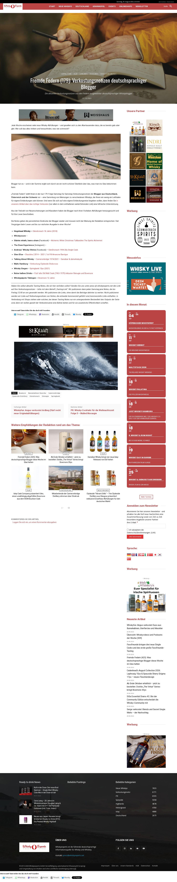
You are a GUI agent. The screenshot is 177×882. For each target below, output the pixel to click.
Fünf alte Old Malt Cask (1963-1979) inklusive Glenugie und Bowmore (63, 273)
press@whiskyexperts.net (73, 855)
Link (153, 532)
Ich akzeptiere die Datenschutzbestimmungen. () (141, 531)
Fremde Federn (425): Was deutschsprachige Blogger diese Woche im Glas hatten (28, 459)
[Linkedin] (130, 848)
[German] (129, 554)
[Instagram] (124, 848)
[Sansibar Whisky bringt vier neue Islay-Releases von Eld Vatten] (103, 441)
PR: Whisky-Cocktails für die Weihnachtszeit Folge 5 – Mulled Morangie (92, 412)
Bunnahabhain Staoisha (37, 393)
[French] (138, 554)
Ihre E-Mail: (132, 522)
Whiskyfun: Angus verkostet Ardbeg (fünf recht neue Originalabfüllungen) (37, 412)
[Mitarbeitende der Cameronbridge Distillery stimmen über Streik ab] (66, 478)
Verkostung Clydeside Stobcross (44, 264)
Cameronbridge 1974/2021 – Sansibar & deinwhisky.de (59, 259)
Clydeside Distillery (19, 396)
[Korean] (160, 554)
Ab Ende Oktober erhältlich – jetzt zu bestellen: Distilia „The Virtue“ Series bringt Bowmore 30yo (66, 459)
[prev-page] (62, 508)
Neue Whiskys (103, 490)
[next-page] (68, 508)
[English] (133, 554)
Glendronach (35, 396)
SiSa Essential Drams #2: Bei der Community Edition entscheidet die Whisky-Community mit (142, 699)
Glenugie (45, 396)
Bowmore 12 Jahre (46, 278)
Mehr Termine (146, 497)
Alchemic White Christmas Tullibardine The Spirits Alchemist (76, 240)
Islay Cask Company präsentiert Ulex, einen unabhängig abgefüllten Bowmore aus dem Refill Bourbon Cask (28, 496)
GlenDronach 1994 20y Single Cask (63, 250)
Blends (28, 454)
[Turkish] (129, 558)
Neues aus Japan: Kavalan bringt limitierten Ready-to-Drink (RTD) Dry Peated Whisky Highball (47, 818)
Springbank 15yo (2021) (40, 268)
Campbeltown (66, 74)
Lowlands (84, 74)
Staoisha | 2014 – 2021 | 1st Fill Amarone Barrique (46, 254)
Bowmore (22, 393)
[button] (169, 6)
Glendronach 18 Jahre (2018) (45, 231)
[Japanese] (155, 554)
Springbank (55, 396)
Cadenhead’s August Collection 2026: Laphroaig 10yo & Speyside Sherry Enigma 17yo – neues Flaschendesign (146, 673)
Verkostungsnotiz (108, 74)
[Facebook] (118, 848)
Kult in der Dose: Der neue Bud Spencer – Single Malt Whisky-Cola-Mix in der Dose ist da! (46, 790)
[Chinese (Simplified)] (151, 554)
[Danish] (142, 554)
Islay (75, 74)
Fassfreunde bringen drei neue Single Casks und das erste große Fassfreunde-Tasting (145, 647)
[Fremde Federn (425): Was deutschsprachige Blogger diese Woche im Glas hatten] (28, 441)
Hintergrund (66, 490)
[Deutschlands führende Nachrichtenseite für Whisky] (22, 6)
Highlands (94, 74)
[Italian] (146, 554)
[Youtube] (143, 848)
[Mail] (137, 848)
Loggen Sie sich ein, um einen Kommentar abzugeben (34, 522)
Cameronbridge (54, 393)
